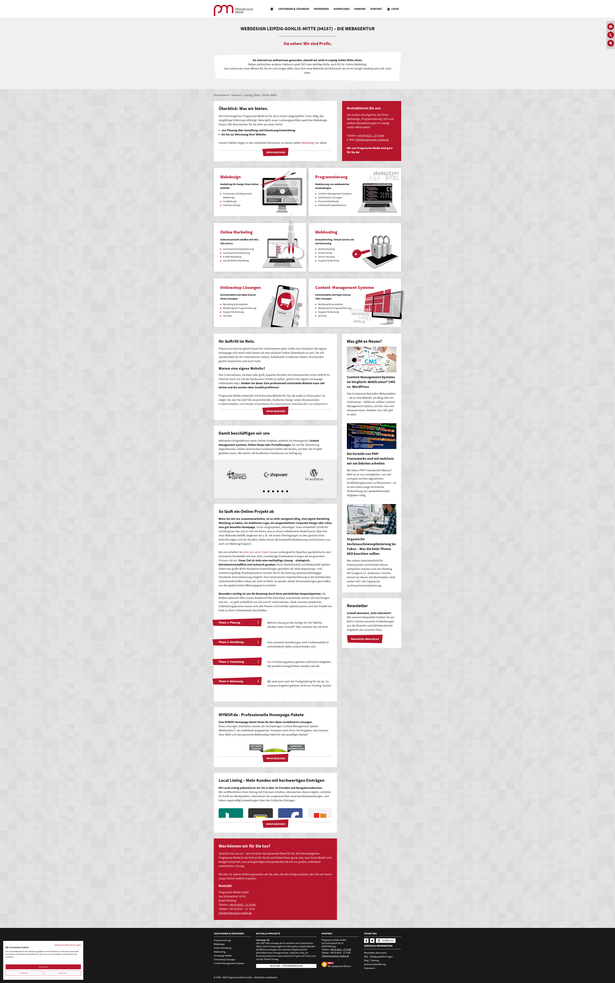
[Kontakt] (610, 35)
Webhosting (220, 951)
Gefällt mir (387, 940)
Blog (366, 960)
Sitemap (375, 960)
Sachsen (236, 95)
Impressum (369, 968)
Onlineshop (293, 650)
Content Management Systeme (229, 963)
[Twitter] (372, 940)
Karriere (360, 8)
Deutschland (221, 95)
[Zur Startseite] (233, 10)
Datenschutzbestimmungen (67, 944)
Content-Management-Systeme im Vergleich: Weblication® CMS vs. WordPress (371, 382)
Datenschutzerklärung (375, 964)
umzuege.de (263, 939)
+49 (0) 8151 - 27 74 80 (370, 135)
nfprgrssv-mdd (371, 140)
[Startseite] (272, 9)
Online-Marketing (222, 947)
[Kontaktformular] (610, 26)
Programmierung (222, 940)
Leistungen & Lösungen (293, 8)
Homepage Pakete (223, 955)
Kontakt (376, 8)
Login (395, 8)
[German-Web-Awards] (610, 43)
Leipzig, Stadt (252, 95)
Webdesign (308, 143)
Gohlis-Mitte (269, 95)
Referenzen (321, 8)
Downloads (341, 8)
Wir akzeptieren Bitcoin (339, 965)
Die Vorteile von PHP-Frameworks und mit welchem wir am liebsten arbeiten (370, 458)
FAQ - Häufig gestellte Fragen (378, 956)
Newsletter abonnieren (375, 952)
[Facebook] (366, 940)
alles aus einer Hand (255, 552)
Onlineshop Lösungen (224, 959)
